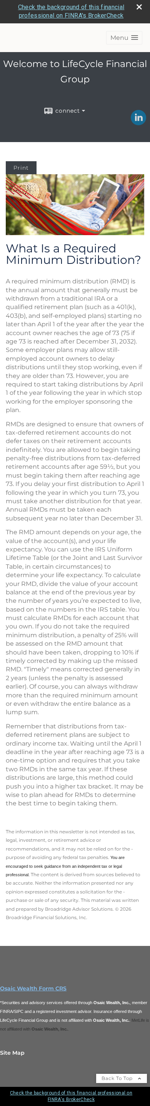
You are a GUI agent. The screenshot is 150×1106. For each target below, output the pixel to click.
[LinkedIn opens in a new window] (138, 122)
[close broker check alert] (139, 7)
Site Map (12, 1052)
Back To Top (118, 1078)
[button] (124, 37)
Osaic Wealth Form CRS (33, 988)
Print (21, 167)
